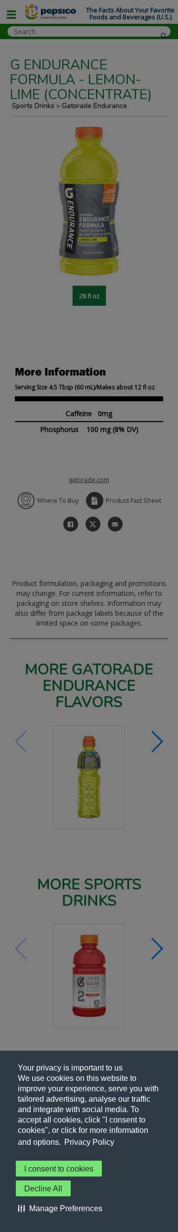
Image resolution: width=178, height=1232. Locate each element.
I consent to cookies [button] (58, 1169)
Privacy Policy (89, 1142)
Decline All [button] (43, 1188)
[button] (60, 1208)
